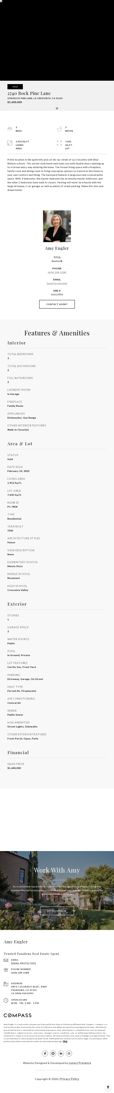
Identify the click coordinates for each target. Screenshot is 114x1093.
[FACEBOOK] (45, 1053)
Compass (99, 1024)
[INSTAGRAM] (69, 1053)
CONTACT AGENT (57, 304)
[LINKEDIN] (61, 1053)
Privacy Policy (69, 1079)
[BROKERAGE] (53, 1053)
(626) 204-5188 (57, 272)
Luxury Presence (80, 1063)
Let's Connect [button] (57, 911)
